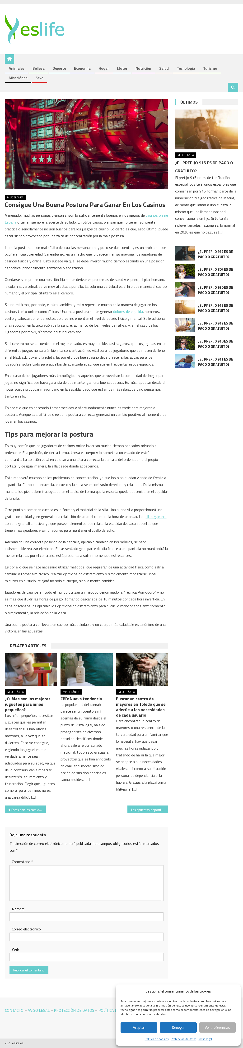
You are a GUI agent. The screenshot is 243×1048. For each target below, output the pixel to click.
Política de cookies (156, 1039)
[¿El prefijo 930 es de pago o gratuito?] (185, 289)
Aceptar (139, 1027)
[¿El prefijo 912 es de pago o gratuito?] (185, 325)
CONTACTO (14, 1010)
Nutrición (143, 68)
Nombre (18, 909)
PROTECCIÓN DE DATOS (74, 1010)
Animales (16, 68)
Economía (82, 68)
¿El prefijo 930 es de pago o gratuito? (215, 290)
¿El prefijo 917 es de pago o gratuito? (215, 254)
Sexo (39, 78)
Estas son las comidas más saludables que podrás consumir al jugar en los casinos (28, 809)
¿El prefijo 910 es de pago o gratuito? (215, 344)
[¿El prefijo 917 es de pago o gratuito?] (185, 253)
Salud (164, 68)
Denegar (178, 1027)
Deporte (59, 68)
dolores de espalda (128, 311)
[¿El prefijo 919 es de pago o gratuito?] (185, 307)
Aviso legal (205, 1039)
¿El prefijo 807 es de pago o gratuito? (215, 272)
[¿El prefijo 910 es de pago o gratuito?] (185, 343)
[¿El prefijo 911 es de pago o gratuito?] (185, 361)
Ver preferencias (217, 1027)
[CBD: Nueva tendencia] (87, 669)
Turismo (210, 68)
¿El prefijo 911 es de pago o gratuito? (215, 362)
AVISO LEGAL (39, 1010)
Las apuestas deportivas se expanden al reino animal (149, 809)
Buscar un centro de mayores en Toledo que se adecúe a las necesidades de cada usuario (141, 707)
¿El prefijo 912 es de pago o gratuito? (215, 325)
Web (15, 949)
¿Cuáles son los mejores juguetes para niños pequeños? (28, 704)
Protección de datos (183, 1039)
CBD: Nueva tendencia (81, 699)
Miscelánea (18, 78)
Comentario (22, 862)
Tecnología (186, 68)
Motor (122, 68)
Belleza (39, 68)
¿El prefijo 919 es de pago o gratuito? (215, 308)
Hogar (104, 68)
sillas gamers (155, 516)
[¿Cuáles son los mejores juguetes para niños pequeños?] (31, 669)
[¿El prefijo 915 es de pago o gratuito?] (206, 129)
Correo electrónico (26, 929)
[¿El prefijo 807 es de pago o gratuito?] (185, 271)
